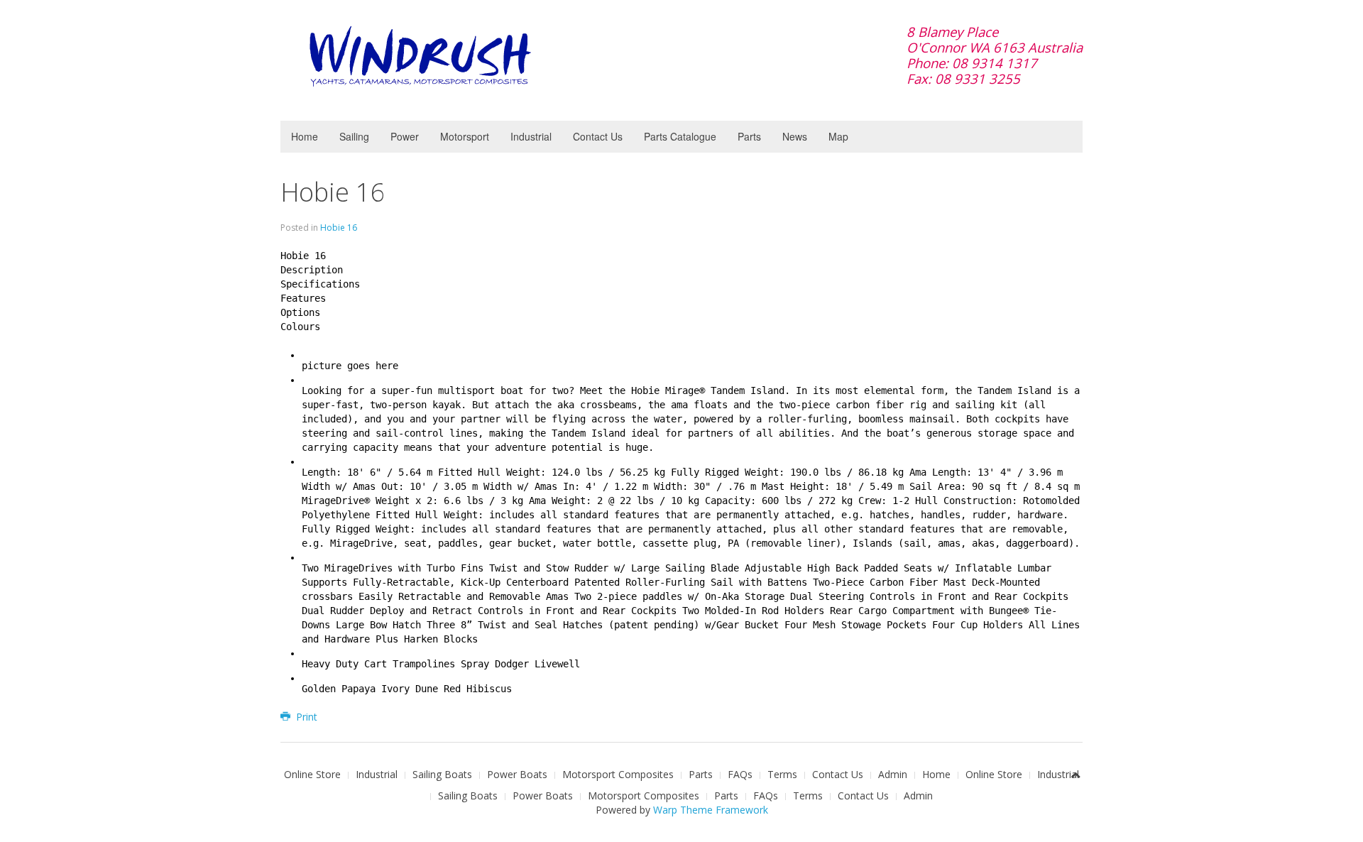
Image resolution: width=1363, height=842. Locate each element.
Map (838, 136)
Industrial (531, 136)
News (794, 136)
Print (305, 716)
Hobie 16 (332, 192)
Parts (749, 136)
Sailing (354, 136)
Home (304, 136)
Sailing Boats (442, 774)
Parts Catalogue (680, 136)
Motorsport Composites (618, 774)
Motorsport (464, 136)
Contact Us (598, 136)
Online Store (312, 774)
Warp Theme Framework (710, 809)
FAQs (740, 774)
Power (404, 136)
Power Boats (517, 774)
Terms (782, 774)
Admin (892, 774)
